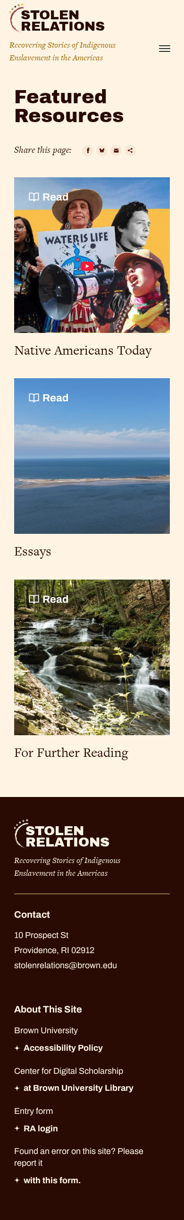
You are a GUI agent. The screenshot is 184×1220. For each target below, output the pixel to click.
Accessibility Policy (63, 1048)
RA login (41, 1128)
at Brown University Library (79, 1088)
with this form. (52, 1180)
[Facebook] (87, 150)
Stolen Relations (63, 20)
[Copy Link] (130, 150)
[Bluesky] (102, 150)
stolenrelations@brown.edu (65, 965)
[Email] (116, 150)
